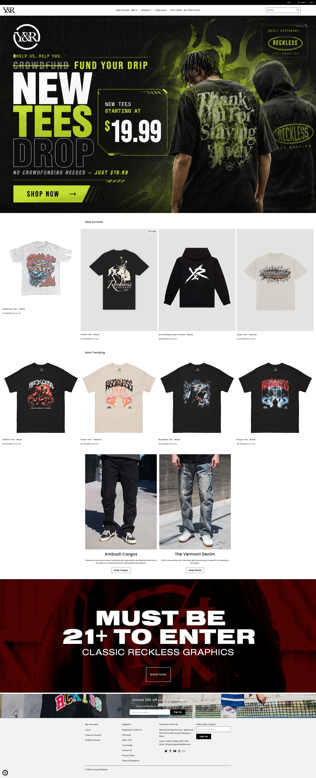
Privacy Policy (128, 755)
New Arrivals (122, 10)
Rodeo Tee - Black (119, 280)
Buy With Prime (192, 10)
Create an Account (93, 735)
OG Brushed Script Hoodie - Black (197, 280)
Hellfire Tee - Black (40, 397)
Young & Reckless (100, 769)
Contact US (127, 750)
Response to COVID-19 (132, 730)
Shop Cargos (121, 570)
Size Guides (127, 745)
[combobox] (283, 10)
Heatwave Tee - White (40, 267)
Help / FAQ (127, 740)
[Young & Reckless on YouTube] (175, 751)
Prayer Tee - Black (275, 397)
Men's (134, 10)
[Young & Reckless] (26, 10)
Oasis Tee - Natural (275, 280)
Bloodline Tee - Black (197, 397)
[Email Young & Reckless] (184, 751)
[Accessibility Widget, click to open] (5, 773)
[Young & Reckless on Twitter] (161, 751)
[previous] (8, 285)
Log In (88, 730)
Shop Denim (195, 570)
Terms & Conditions (130, 761)
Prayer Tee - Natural (119, 397)
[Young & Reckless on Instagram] (179, 751)
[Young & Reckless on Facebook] (170, 751)
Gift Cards (176, 10)
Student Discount (92, 740)
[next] (309, 285)
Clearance (161, 10)
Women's (146, 10)
